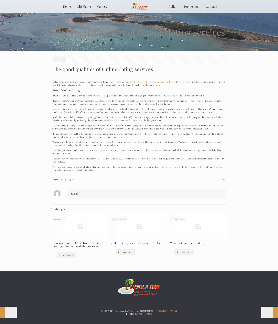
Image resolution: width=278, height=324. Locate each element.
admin (74, 193)
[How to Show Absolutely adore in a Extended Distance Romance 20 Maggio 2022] (269, 312)
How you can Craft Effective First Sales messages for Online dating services (76, 244)
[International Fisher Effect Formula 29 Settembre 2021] (8, 312)
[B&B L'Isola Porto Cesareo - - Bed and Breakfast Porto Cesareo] (139, 6)
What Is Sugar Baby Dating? (187, 243)
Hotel (157, 310)
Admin (164, 310)
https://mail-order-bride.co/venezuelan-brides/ (154, 82)
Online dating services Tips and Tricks (135, 243)
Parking (173, 310)
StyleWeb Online (144, 313)
